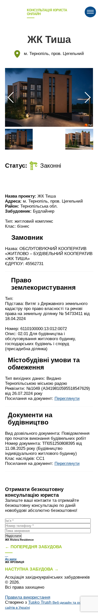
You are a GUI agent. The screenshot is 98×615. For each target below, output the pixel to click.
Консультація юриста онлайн (47, 12)
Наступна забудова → (32, 569)
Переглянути (67, 398)
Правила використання (27, 597)
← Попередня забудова (33, 546)
